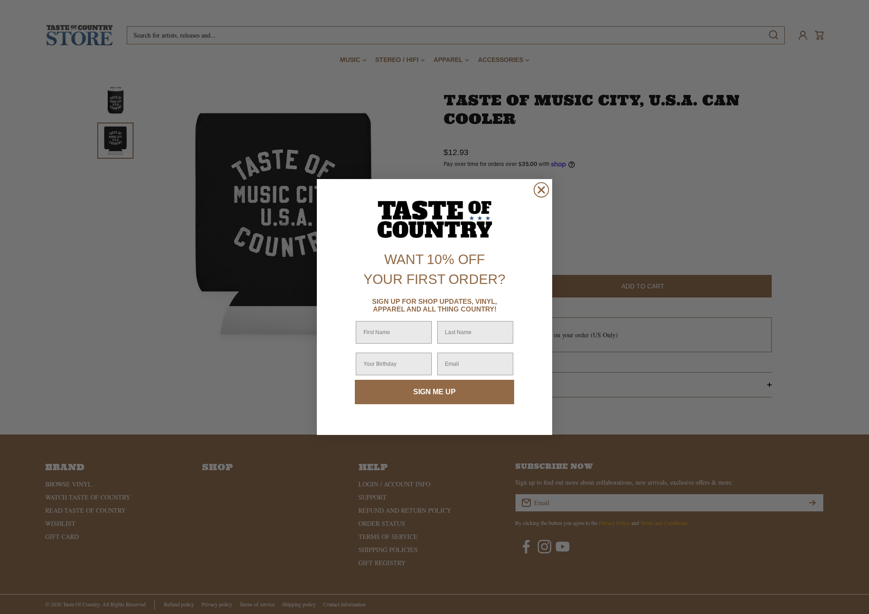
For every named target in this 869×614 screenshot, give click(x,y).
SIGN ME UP (434, 392)
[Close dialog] (541, 190)
